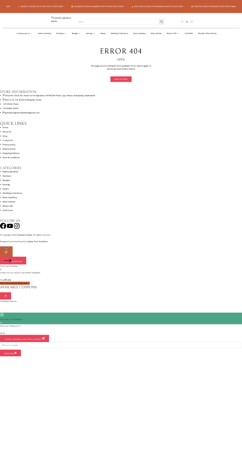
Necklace (60, 33)
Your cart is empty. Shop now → (15, 283)
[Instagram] (17, 226)
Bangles (75, 33)
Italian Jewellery (44, 33)
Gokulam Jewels (24, 234)
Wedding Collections (119, 33)
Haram (103, 33)
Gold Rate (189, 33)
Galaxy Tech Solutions (37, 241)
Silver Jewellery (139, 33)
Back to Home (121, 79)
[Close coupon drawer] (5, 295)
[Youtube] (10, 226)
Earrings (89, 33)
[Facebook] (3, 226)
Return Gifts (172, 33)
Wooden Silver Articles (207, 33)
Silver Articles (156, 33)
